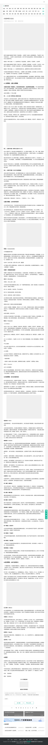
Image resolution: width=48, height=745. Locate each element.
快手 (13, 11)
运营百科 (15, 739)
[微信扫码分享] (16, 707)
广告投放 (28, 694)
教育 (34, 8)
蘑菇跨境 (37, 694)
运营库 (20, 739)
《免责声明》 (7, 694)
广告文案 (38, 741)
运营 (11, 739)
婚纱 (37, 8)
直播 (21, 13)
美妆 (26, 8)
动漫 (23, 8)
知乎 (36, 11)
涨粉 (40, 13)
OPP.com (18, 741)
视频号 (10, 11)
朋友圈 (19, 11)
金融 (10, 8)
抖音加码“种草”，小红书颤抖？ (31, 727)
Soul (38, 11)
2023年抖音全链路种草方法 (10, 727)
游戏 (21, 8)
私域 (34, 13)
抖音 (7, 11)
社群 (37, 13)
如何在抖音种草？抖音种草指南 (11, 730)
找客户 (32, 694)
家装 (32, 8)
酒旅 (40, 8)
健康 (18, 8)
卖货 (23, 13)
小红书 (30, 11)
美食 (29, 8)
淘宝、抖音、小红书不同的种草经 (32, 730)
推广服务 (31, 739)
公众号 (23, 11)
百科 (12, 13)
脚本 (26, 13)
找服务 (34, 694)
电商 (32, 13)
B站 (26, 11)
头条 (33, 11)
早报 (7, 13)
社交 (12, 8)
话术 (29, 13)
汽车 (7, 8)
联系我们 (24, 694)
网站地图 (33, 741)
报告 (15, 13)
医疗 (15, 8)
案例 (27, 739)
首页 (8, 739)
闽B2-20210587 (27, 743)
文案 (10, 13)
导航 (18, 13)
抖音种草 (17, 61)
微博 (16, 11)
